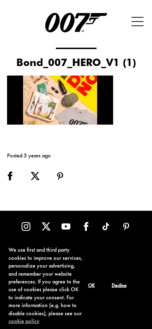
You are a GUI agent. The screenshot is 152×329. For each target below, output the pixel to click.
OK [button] (91, 285)
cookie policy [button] (24, 321)
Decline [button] (119, 285)
